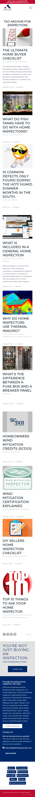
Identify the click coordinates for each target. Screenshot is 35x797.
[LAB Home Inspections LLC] (14, 7)
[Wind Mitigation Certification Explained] (17, 478)
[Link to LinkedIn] (31, 794)
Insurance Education (11, 452)
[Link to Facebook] (22, 794)
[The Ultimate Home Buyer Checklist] (17, 37)
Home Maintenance (10, 200)
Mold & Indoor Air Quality (13, 134)
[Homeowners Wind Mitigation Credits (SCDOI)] (17, 421)
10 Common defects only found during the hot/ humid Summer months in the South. (17, 184)
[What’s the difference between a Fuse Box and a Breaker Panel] (17, 358)
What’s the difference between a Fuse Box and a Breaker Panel (17, 382)
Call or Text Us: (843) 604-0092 (17, 1)
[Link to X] (25, 794)
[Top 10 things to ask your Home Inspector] (17, 583)
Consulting (7, 509)
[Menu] (29, 7)
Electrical (7, 394)
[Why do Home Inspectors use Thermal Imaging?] (17, 302)
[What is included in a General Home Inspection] (17, 227)
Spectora (28, 792)
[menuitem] (29, 7)
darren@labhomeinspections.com (17, 2)
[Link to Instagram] (28, 794)
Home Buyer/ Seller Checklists (15, 61)
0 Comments (19, 87)
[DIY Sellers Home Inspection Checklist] (17, 528)
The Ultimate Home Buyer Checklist (15, 54)
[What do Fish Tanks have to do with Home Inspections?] (17, 103)
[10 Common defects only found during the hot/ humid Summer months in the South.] (17, 156)
